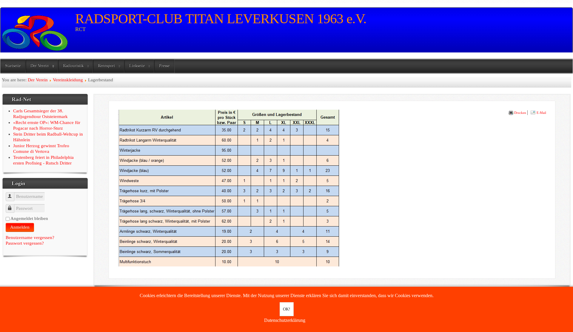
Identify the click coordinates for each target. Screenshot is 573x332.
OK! (286, 309)
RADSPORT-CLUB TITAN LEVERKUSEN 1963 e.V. (220, 18)
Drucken (519, 112)
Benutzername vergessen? (30, 237)
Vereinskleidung (68, 79)
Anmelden (20, 227)
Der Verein (39, 65)
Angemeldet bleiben (29, 218)
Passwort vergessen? (25, 243)
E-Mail (541, 112)
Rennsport (106, 65)
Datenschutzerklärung (284, 320)
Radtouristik (73, 65)
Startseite (13, 65)
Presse (164, 65)
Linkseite (137, 65)
